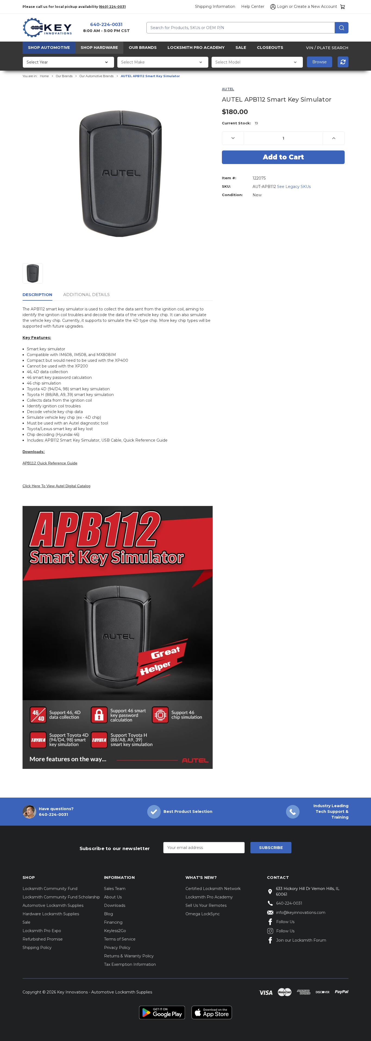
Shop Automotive (49, 47)
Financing (113, 922)
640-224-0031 (106, 24)
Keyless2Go (115, 930)
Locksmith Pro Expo (42, 930)
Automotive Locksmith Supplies (53, 905)
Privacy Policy (117, 947)
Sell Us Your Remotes (206, 905)
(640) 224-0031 (112, 7)
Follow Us (285, 921)
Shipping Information (215, 6)
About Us (113, 897)
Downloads (114, 905)
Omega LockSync (203, 913)
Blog (108, 913)
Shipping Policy (37, 947)
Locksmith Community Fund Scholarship (61, 897)
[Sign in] (272, 6)
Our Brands (143, 47)
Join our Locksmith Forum (301, 940)
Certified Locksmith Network (213, 888)
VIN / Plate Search (327, 47)
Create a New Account (315, 6)
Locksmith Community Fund (50, 888)
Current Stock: (240, 123)
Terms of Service (120, 939)
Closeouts (270, 47)
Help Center (252, 6)
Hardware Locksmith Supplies (51, 913)
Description (37, 294)
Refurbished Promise (43, 939)
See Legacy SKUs (294, 186)
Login (282, 6)
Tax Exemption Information (130, 964)
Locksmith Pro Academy (196, 47)
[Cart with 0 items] (342, 6)
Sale (240, 47)
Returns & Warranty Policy (129, 956)
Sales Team (114, 888)
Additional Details (86, 294)
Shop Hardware (99, 47)
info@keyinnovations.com (300, 912)
